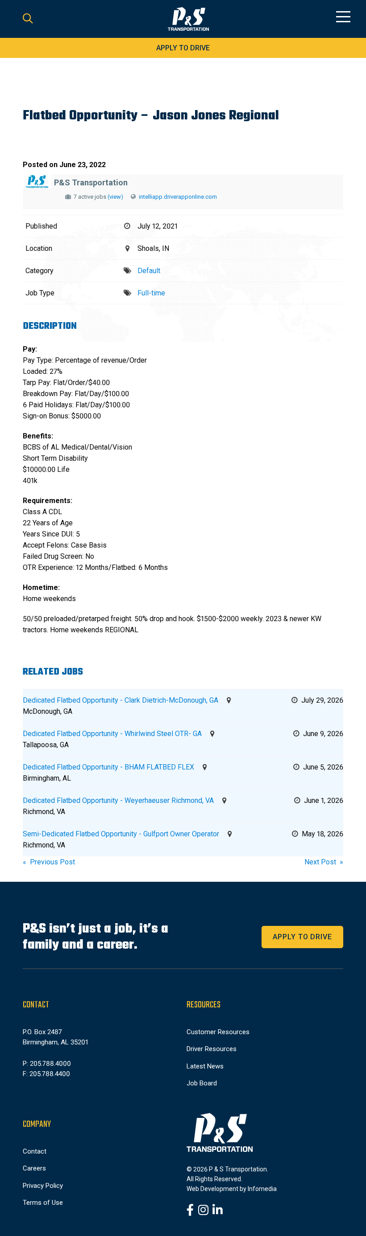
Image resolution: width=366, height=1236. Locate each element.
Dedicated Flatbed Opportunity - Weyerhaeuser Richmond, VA (118, 800)
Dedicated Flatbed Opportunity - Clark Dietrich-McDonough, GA (120, 700)
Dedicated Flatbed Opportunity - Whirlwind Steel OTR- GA (112, 733)
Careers (34, 1168)
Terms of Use (43, 1203)
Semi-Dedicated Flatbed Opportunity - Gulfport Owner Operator (121, 834)
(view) (115, 196)
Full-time (151, 293)
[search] (28, 19)
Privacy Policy (43, 1186)
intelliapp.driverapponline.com (178, 196)
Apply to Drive (183, 48)
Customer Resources (218, 1032)
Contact (34, 1151)
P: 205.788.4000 (47, 1064)
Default (148, 270)
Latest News (205, 1066)
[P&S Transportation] (188, 19)
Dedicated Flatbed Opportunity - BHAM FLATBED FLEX (108, 767)
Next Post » (323, 862)
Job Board (202, 1083)
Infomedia (262, 1188)
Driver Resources (212, 1049)
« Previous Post (49, 862)
